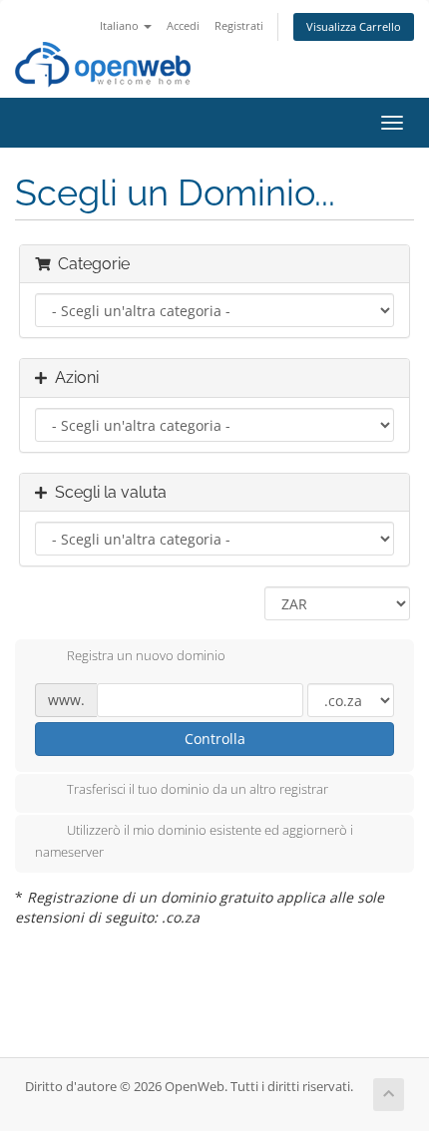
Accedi (183, 25)
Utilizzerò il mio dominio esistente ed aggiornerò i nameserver (194, 842)
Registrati (238, 25)
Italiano (121, 25)
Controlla (215, 738)
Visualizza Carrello (353, 26)
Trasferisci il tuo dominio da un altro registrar (197, 790)
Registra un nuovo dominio (146, 655)
